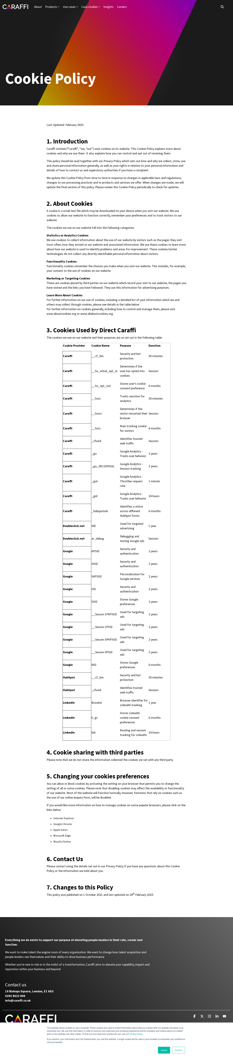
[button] (195, 1016)
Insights (108, 7)
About (38, 7)
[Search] (222, 7)
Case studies (89, 7)
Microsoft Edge (62, 835)
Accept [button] (164, 1050)
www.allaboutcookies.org (96, 314)
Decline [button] (178, 1050)
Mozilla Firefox (62, 841)
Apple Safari (60, 829)
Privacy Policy (135, 1033)
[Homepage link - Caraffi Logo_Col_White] (30, 1022)
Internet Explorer (63, 818)
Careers (122, 7)
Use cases (69, 7)
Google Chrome (62, 824)
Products (51, 7)
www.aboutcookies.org (61, 314)
